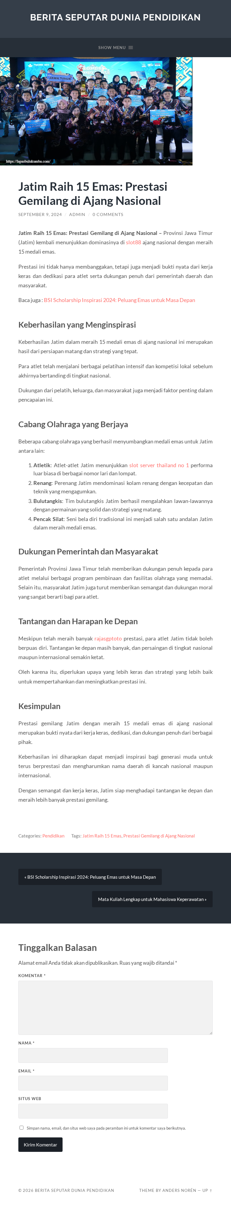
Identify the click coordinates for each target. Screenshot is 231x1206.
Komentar (32, 975)
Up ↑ (207, 1190)
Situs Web (29, 1098)
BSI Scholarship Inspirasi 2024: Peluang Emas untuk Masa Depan (119, 300)
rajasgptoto (108, 638)
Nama (26, 1043)
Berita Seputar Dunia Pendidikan (115, 17)
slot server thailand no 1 (159, 465)
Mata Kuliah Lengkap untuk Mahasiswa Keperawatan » (152, 899)
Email (26, 1071)
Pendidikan (53, 835)
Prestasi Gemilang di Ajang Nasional (159, 835)
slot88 (133, 242)
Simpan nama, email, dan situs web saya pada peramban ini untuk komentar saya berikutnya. (106, 1128)
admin (77, 214)
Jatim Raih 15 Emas (102, 835)
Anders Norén (179, 1190)
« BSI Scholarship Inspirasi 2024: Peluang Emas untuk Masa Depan (90, 877)
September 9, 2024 (40, 214)
